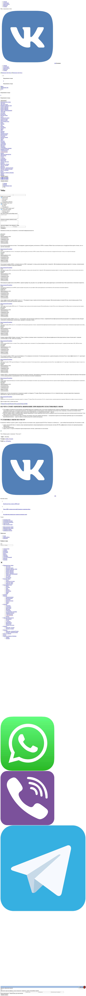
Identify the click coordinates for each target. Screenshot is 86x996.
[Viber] (27, 824)
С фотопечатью (4, 150)
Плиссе (2, 138)
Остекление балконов (8, 522)
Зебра (2, 139)
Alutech (2, 173)
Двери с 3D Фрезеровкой (6, 110)
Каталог (5, 184)
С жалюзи (3, 158)
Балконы (3, 131)
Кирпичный (5, 197)
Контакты (5, 5)
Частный (4, 200)
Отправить (3, 228)
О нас (4, 535)
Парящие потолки (5, 149)
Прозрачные (3, 155)
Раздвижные (3, 159)
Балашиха (5, 551)
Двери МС (3, 111)
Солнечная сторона (6, 209)
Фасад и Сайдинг (5, 170)
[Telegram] (43, 910)
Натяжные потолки (7, 530)
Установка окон (6, 519)
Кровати (2, 162)
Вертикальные (4, 134)
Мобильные (3, 160)
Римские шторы (4, 137)
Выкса (4, 553)
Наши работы (6, 4)
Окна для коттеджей (7, 524)
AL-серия (3, 113)
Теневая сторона (6, 210)
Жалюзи (2, 132)
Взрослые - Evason (5, 164)
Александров (6, 548)
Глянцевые (3, 147)
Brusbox (2, 126)
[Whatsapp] (27, 770)
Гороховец (5, 556)
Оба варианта (5, 207)
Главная (5, 1)
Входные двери (4, 115)
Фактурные (3, 144)
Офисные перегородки (6, 154)
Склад (2, 116)
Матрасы (3, 166)
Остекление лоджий (7, 520)
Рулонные (3, 136)
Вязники (5, 554)
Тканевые (3, 142)
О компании (6, 2)
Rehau (2, 122)
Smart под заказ (4, 120)
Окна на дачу (6, 523)
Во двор (4, 205)
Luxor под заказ (4, 119)
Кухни (2, 171)
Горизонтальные (4, 133)
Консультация (4, 249)
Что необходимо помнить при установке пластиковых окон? (15, 514)
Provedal (2, 123)
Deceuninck (3, 127)
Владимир (5, 552)
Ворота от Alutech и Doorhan (7, 172)
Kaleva (2, 128)
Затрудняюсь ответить (7, 201)
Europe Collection (4, 109)
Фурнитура (3, 114)
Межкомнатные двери (6, 102)
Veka (2, 125)
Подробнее (9, 249)
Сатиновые (3, 143)
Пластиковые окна (5, 121)
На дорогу (4, 204)
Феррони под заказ (5, 117)
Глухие (2, 156)
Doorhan (2, 175)
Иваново (5, 558)
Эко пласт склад (4, 104)
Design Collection (4, 108)
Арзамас (5, 550)
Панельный (5, 199)
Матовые (3, 145)
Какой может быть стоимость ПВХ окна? (11, 503)
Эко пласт (3, 103)
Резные (2, 153)
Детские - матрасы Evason (6, 169)
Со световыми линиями (6, 148)
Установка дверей (7, 529)
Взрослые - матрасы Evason (7, 167)
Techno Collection (4, 106)
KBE (2, 130)
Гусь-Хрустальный (7, 557)
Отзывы (5, 6)
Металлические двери (8, 526)
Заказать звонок (4, 176)
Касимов (5, 559)
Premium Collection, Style (6, 105)
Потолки (3, 141)
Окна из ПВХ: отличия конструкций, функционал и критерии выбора (16, 509)
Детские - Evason (4, 165)
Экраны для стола (5, 161)
